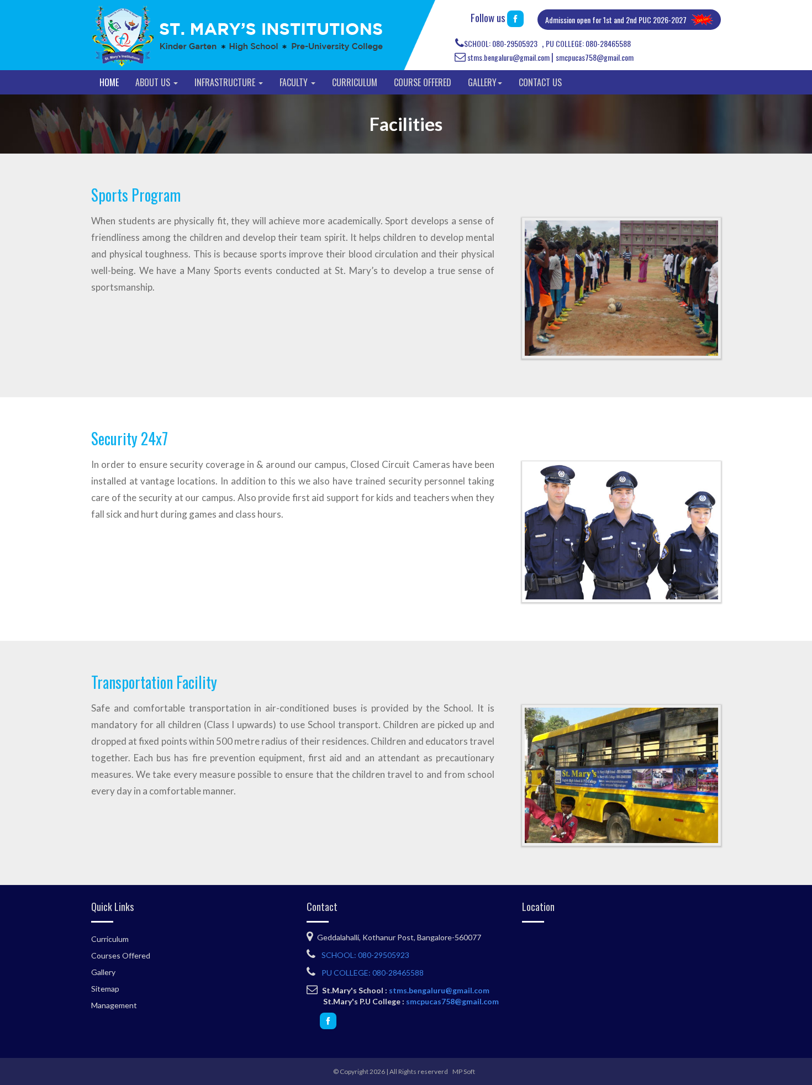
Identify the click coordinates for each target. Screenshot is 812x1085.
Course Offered (422, 82)
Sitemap (105, 988)
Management (114, 1005)
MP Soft (463, 1071)
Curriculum (354, 82)
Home (109, 82)
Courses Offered (120, 955)
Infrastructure (225, 82)
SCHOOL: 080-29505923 (500, 43)
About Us (153, 82)
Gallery (482, 82)
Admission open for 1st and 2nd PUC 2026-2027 (616, 19)
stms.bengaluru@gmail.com (508, 57)
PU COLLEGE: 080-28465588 (588, 43)
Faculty (295, 82)
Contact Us (540, 82)
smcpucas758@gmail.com (595, 57)
